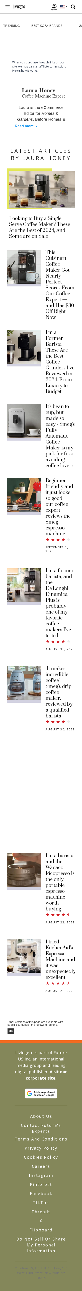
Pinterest (41, 1184)
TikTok (41, 1202)
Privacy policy (41, 1148)
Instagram (41, 1175)
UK (11, 1031)
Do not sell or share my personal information (41, 1244)
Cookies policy (41, 1157)
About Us (41, 1116)
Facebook (41, 1193)
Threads (41, 1211)
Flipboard (41, 1230)
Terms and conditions (41, 1139)
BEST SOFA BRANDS (46, 25)
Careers (41, 1166)
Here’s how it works (24, 71)
